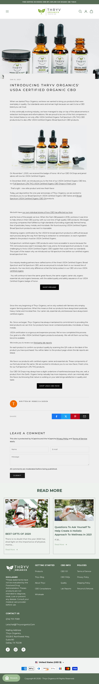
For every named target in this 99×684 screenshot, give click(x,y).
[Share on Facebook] (56, 416)
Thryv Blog (39, 577)
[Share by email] (84, 416)
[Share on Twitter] (65, 416)
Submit (17, 475)
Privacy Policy (62, 439)
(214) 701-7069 (13, 619)
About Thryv (40, 583)
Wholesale (39, 594)
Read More (10, 550)
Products (39, 571)
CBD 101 (64, 571)
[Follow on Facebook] (8, 650)
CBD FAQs (65, 577)
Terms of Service (80, 439)
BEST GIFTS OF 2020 (18, 533)
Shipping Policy (83, 583)
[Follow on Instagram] (16, 650)
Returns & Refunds (85, 589)
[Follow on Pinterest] (23, 650)
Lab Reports (66, 589)
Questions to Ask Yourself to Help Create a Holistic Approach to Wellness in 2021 (73, 530)
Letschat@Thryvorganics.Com (20, 624)
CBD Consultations (43, 589)
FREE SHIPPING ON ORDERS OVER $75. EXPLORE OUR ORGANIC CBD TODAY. (49, 2)
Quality (64, 583)
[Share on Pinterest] (75, 416)
